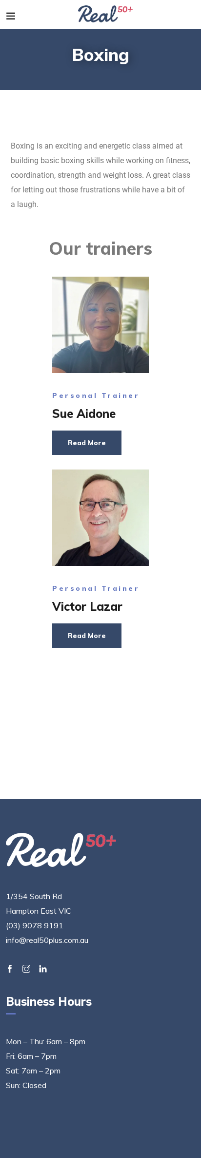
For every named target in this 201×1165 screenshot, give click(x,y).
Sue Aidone (84, 413)
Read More (87, 442)
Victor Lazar (87, 606)
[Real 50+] (105, 14)
